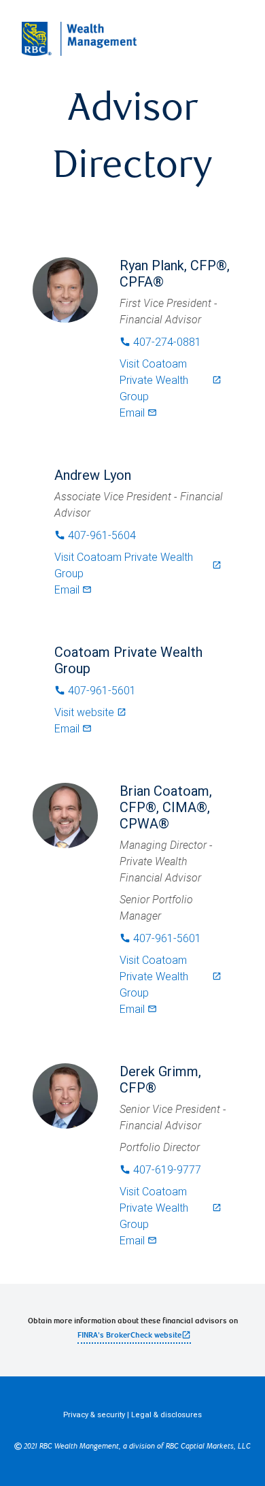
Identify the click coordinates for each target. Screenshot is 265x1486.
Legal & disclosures (166, 1414)
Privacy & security (94, 1414)
